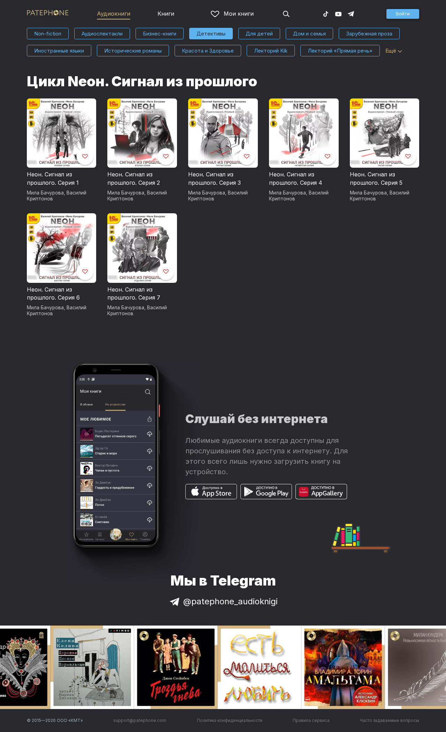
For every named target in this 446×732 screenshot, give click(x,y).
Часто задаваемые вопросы (389, 720)
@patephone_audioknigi (230, 601)
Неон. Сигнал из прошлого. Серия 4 (295, 178)
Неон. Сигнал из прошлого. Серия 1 (53, 178)
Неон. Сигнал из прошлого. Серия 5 (376, 178)
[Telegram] (351, 13)
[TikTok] (326, 13)
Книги (165, 13)
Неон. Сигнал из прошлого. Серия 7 (133, 293)
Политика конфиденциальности (229, 720)
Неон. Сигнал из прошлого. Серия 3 (214, 178)
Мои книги (239, 13)
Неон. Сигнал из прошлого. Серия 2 (133, 178)
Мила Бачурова (45, 193)
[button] (402, 14)
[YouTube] (338, 13)
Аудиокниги (113, 13)
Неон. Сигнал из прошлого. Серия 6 (53, 293)
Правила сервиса (311, 720)
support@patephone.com (139, 720)
